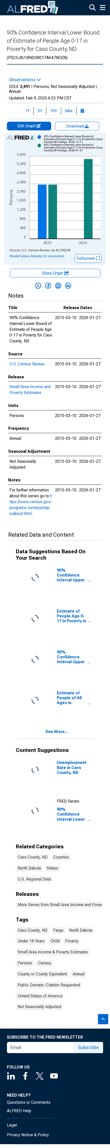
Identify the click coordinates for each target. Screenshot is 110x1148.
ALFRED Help (19, 1110)
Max (69, 110)
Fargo (58, 930)
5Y (40, 110)
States (52, 868)
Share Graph (53, 273)
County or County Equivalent (42, 974)
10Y (53, 110)
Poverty (72, 941)
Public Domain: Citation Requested (49, 985)
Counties (61, 857)
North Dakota (29, 868)
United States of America (40, 996)
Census (44, 963)
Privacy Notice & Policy (28, 1134)
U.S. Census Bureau (27, 364)
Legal (12, 1125)
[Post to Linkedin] (68, 286)
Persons (25, 963)
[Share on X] (38, 286)
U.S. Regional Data (34, 879)
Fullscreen (86, 258)
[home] (32, 7)
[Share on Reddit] (58, 286)
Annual (78, 974)
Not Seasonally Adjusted (39, 1006)
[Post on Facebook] (48, 286)
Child (55, 941)
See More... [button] (57, 731)
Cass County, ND (33, 857)
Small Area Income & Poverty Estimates (53, 952)
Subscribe (88, 1047)
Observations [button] (22, 79)
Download (75, 126)
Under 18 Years (31, 941)
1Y (27, 110)
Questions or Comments (28, 1102)
